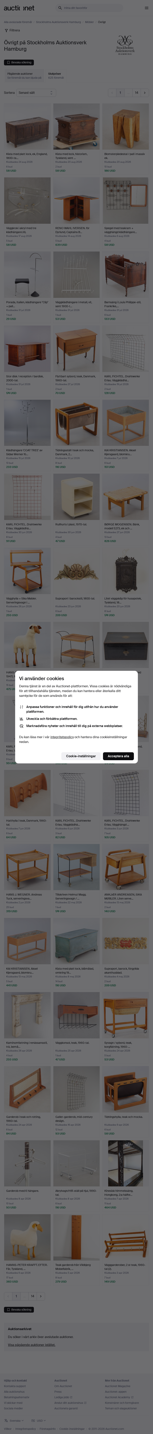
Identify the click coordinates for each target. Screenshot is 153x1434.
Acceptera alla (118, 756)
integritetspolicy (62, 737)
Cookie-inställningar (81, 756)
